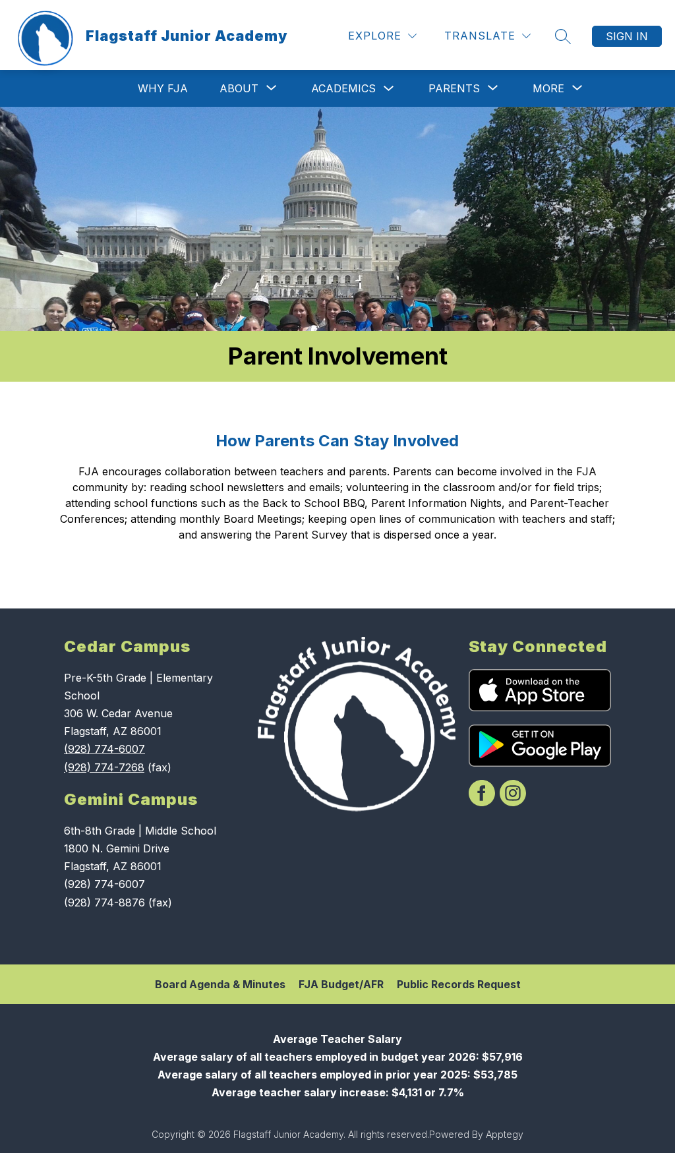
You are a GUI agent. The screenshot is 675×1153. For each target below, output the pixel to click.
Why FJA (163, 88)
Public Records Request (459, 984)
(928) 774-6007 (104, 748)
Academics (343, 88)
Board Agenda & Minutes (220, 984)
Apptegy (504, 1134)
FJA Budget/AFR (341, 984)
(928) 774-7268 (104, 767)
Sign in (627, 36)
